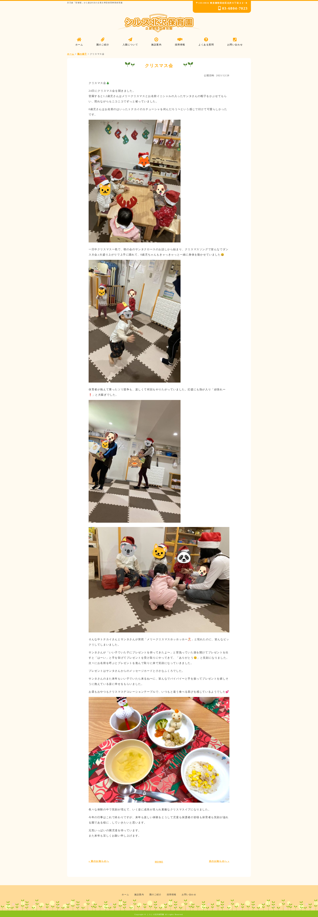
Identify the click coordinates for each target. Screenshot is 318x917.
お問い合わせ (189, 894)
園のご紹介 (155, 894)
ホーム (125, 894)
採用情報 (171, 894)
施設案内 (139, 894)
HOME (159, 861)
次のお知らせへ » (219, 861)
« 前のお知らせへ (99, 861)
